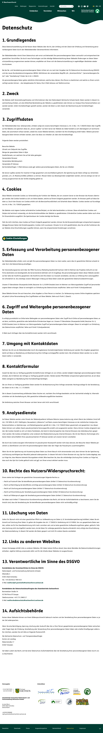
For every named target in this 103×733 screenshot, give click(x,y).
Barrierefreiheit (57, 728)
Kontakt (52, 6)
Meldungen (23, 6)
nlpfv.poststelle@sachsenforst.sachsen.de (14, 714)
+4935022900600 (7, 712)
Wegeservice (32, 6)
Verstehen (48, 11)
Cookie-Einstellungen (16, 238)
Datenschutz (70, 728)
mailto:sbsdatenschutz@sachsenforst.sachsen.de (25, 600)
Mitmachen (61, 11)
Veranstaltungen (43, 6)
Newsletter (5, 728)
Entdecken (34, 11)
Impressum (82, 728)
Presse (28, 728)
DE (93, 6)
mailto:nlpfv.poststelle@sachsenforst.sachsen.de (25, 583)
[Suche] (72, 6)
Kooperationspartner (41, 728)
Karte (16, 6)
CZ (100, 6)
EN (97, 6)
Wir (73, 11)
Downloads (17, 728)
